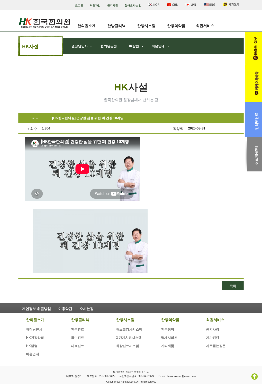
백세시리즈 (169, 337)
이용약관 (65, 309)
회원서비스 (205, 26)
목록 (232, 286)
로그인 (79, 5)
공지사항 (112, 5)
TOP (254, 376)
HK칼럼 (133, 46)
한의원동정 (109, 46)
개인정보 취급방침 (36, 309)
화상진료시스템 (127, 346)
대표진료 (77, 346)
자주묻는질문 (216, 346)
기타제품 (167, 346)
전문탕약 (167, 329)
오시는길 (87, 309)
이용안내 (158, 46)
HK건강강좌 (35, 337)
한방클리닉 (116, 26)
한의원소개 (86, 26)
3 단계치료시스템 (129, 337)
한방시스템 (146, 26)
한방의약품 (176, 26)
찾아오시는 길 (133, 5)
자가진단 (212, 337)
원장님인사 (79, 46)
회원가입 (95, 5)
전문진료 (77, 329)
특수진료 (77, 337)
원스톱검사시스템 (129, 329)
